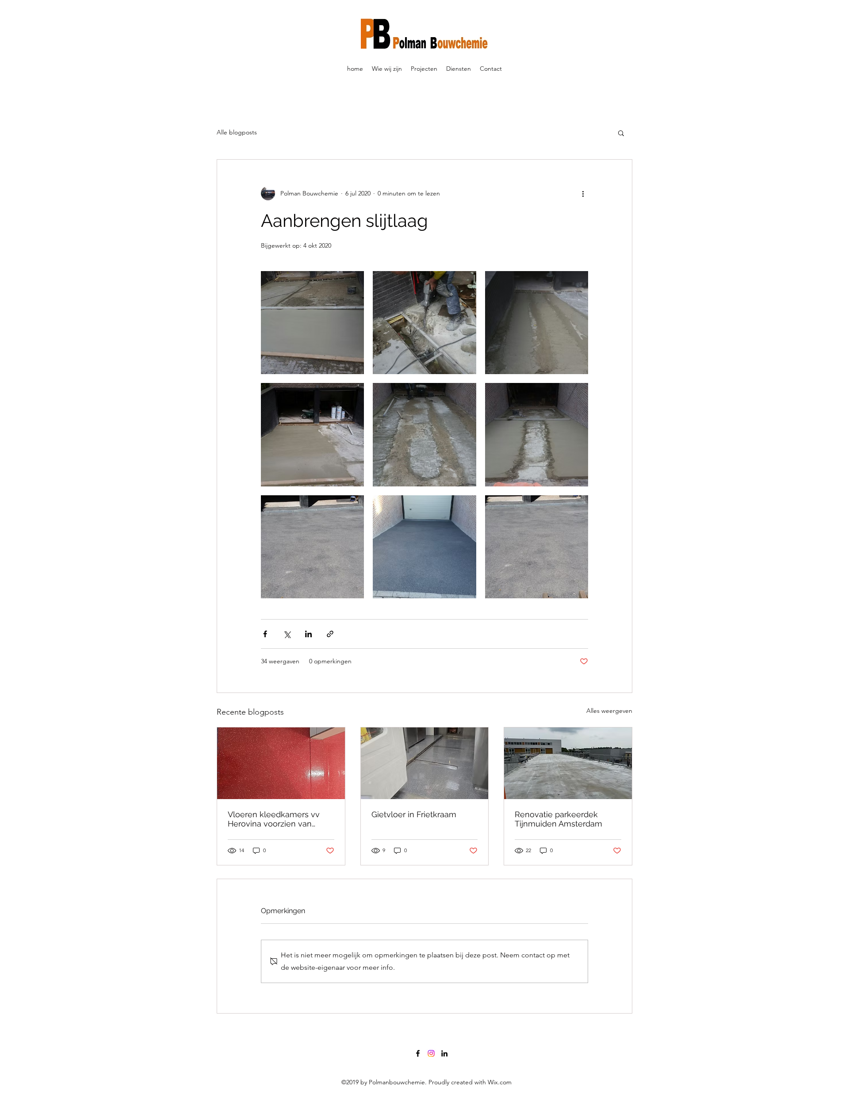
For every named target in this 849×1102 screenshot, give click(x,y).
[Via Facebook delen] (265, 634)
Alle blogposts (237, 132)
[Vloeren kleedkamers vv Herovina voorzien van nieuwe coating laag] (281, 763)
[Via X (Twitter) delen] (287, 634)
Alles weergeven (609, 711)
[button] (621, 132)
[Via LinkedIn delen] (308, 634)
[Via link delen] (330, 634)
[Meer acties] (582, 193)
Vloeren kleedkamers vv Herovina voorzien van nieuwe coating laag (274, 819)
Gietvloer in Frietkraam (413, 814)
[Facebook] (417, 1053)
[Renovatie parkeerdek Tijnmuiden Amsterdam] (568, 763)
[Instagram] (431, 1053)
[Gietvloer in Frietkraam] (425, 763)
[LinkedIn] (444, 1053)
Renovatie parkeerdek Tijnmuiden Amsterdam (558, 819)
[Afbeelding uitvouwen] (312, 322)
